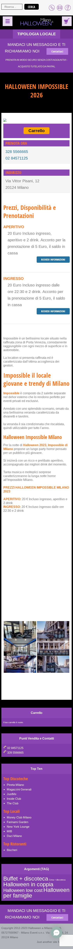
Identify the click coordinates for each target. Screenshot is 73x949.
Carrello (36, 130)
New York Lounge (18, 826)
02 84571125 (16, 158)
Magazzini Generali (19, 789)
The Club (12, 803)
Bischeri (12, 850)
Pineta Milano (15, 784)
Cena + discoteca (57, 880)
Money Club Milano (19, 817)
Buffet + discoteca (25, 878)
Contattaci (57, 51)
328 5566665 (16, 151)
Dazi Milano (14, 836)
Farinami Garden (17, 822)
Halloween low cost (23, 890)
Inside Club (14, 798)
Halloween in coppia (28, 884)
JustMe (11, 794)
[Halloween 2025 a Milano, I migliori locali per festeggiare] (35, 22)
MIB (9, 831)
